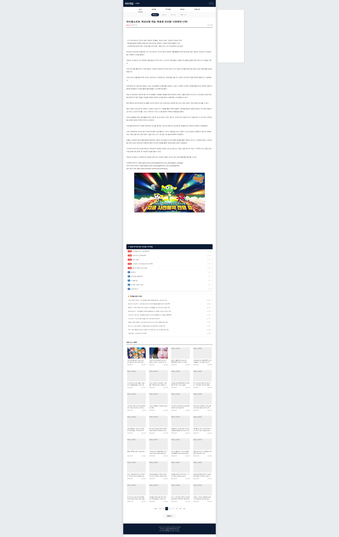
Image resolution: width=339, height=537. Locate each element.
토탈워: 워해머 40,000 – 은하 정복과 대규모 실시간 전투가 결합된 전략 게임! (148, 322)
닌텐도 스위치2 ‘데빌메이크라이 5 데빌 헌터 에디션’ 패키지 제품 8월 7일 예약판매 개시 (202, 498)
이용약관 (168, 527)
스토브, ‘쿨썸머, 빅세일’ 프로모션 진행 (158, 406)
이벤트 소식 (183, 14)
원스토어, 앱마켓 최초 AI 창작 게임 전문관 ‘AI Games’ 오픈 (158, 429)
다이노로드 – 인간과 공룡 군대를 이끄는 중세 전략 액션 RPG (144, 318)
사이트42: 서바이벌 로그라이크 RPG (143, 263)
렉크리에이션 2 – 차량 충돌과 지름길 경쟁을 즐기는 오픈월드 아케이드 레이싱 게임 (149, 311)
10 (176, 508)
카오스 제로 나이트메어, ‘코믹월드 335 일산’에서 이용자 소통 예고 (158, 384)
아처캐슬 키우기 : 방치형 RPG (141, 251)
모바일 (154, 9)
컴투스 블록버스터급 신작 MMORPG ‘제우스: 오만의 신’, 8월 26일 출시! (180, 361)
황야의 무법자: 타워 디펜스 (140, 268)
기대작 (137, 3)
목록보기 (169, 516)
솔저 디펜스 (136, 259)
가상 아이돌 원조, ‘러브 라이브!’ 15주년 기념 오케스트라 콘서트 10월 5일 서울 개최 (136, 361)
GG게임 (129, 3)
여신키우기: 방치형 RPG (139, 255)
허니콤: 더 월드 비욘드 (137, 284)
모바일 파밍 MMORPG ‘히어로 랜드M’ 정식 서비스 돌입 (180, 384)
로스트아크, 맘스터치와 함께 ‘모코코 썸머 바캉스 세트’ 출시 (136, 498)
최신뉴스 (155, 14)
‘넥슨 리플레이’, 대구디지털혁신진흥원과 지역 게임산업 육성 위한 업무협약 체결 (180, 452)
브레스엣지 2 (134, 289)
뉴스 (140, 9)
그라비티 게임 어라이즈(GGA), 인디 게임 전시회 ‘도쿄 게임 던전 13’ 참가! (136, 407)
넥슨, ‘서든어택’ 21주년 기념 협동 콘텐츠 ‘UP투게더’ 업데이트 (180, 498)
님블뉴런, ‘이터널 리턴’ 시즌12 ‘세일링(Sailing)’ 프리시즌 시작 (180, 429)
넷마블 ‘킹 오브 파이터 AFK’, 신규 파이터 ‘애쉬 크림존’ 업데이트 (202, 429)
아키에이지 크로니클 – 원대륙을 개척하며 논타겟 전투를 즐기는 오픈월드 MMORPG (150, 315)
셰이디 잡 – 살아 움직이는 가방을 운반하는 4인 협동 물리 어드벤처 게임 (146, 326)
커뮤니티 (197, 9)
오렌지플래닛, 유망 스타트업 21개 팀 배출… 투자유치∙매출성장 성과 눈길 (136, 429)
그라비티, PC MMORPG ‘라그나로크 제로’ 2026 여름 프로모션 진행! (158, 452)
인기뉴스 (173, 14)
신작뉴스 (164, 14)
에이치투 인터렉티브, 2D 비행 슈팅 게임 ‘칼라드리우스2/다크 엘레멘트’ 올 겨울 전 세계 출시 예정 (202, 407)
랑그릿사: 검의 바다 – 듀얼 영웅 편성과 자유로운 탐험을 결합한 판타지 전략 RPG (149, 304)
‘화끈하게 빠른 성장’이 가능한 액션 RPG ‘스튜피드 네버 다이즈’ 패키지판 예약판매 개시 (202, 475)
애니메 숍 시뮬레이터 (137, 276)
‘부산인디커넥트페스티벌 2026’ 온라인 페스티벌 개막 (180, 406)
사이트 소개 (162, 527)
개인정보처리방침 (175, 527)
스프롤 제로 (134, 280)
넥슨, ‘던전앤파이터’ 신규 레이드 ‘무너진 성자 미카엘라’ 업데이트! (136, 475)
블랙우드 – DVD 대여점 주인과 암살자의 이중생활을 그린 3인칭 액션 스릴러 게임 (149, 307)
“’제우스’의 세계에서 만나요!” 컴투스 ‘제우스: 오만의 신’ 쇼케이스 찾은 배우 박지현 (158, 361)
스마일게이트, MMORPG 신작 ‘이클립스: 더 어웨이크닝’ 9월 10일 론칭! (202, 361)
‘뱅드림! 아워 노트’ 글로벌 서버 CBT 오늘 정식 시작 (202, 452)
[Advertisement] (169, 34)
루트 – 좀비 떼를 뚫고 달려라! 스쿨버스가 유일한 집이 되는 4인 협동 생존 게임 (148, 329)
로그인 (211, 3)
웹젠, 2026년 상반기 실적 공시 (136, 451)
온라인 (182, 9)
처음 (155, 508)
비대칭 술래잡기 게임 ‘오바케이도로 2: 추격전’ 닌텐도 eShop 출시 (158, 475)
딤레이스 (133, 272)
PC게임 (168, 9)
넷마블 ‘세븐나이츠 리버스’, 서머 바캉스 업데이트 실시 (180, 475)
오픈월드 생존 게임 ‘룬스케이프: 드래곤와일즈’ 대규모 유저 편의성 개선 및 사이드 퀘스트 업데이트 (158, 498)
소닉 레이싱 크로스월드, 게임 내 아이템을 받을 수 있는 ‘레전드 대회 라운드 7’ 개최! (136, 384)
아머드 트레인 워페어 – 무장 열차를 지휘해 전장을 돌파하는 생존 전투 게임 (147, 300)
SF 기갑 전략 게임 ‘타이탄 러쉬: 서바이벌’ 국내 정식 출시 (201, 384)
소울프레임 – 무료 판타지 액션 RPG (137, 333)
